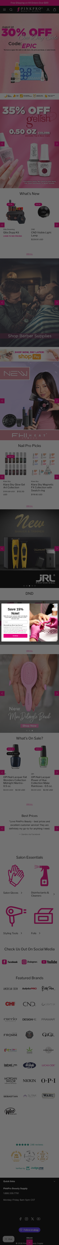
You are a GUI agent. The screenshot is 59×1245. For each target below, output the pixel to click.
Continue (15, 636)
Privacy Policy (21, 630)
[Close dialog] (56, 605)
